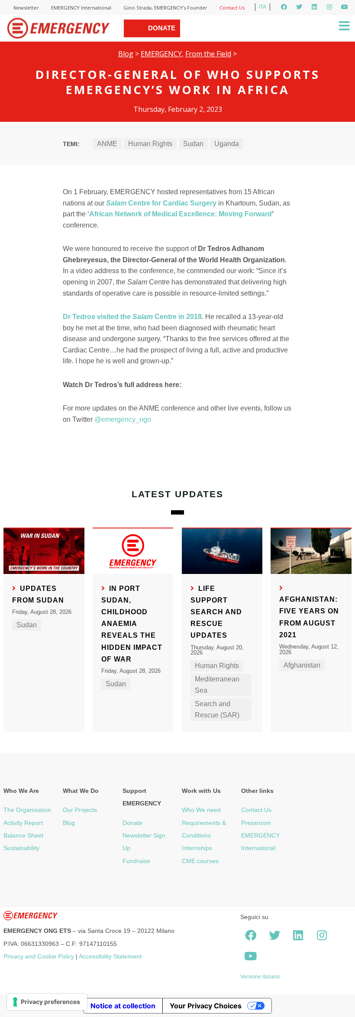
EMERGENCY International (81, 7)
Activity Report (23, 822)
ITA (262, 7)
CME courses (200, 860)
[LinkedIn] (314, 7)
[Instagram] (329, 7)
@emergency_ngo (122, 419)
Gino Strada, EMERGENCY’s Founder (165, 7)
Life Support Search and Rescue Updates (216, 612)
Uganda (226, 143)
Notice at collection (122, 1005)
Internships (197, 847)
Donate (132, 822)
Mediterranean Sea (217, 684)
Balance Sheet (23, 835)
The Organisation (27, 809)
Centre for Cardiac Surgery (161, 203)
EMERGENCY (161, 54)
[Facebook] (284, 7)
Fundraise (136, 860)
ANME (107, 143)
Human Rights (150, 143)
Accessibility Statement (110, 956)
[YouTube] (344, 7)
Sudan (193, 143)
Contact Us (232, 7)
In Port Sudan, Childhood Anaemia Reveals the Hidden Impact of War (131, 624)
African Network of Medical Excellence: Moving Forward (180, 214)
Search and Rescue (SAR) (217, 709)
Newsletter (26, 7)
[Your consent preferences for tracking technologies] (47, 1002)
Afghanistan (302, 665)
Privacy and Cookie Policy (38, 956)
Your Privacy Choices (206, 1005)
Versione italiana (260, 977)
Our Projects (80, 809)
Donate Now (161, 36)
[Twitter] (299, 7)
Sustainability (21, 847)
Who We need (201, 809)
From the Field (208, 54)
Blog (125, 54)
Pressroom (256, 822)
